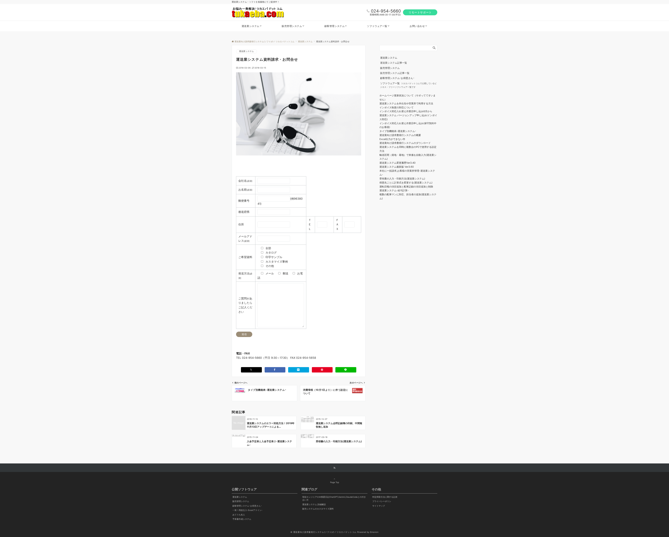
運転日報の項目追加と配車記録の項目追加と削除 (406, 186)
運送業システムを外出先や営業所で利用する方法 (406, 103)
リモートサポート (420, 12)
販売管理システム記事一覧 (394, 72)
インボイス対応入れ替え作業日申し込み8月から (405, 111)
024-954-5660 (386, 11)
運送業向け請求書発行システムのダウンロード (405, 142)
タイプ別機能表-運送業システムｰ (397, 131)
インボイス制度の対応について (396, 107)
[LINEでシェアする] (345, 369)
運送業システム (246, 51)
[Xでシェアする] (251, 369)
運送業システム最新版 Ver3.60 (396, 166)
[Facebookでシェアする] (275, 369)
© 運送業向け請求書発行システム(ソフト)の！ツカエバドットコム (323, 532)
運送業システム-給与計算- (394, 190)
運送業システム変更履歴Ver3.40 (397, 162)
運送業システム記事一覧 (393, 62)
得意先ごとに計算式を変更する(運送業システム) (405, 182)
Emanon (374, 532)
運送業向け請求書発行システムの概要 (400, 135)
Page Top (334, 482)
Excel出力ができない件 (392, 139)
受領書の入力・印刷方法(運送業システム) (402, 178)
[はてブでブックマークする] (298, 369)
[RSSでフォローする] (334, 468)
